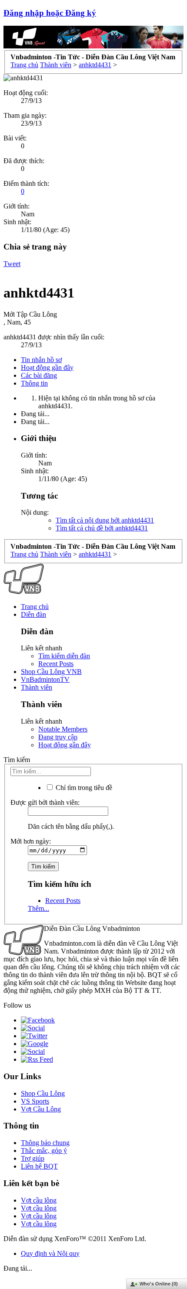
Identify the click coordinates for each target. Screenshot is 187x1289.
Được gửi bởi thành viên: (45, 802)
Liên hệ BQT (39, 1166)
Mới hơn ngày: (30, 841)
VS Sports (35, 1101)
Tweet (11, 263)
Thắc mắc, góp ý (44, 1150)
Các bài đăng (39, 375)
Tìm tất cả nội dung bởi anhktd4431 (105, 520)
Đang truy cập (57, 737)
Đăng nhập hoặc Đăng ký (49, 12)
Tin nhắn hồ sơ (41, 359)
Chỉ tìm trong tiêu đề (83, 787)
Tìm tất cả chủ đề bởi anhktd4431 (102, 528)
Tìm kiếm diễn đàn (64, 656)
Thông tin (34, 383)
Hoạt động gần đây (47, 367)
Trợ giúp (32, 1158)
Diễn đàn (33, 614)
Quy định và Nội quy (50, 1253)
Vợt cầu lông (39, 1200)
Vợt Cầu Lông (41, 1109)
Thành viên (36, 687)
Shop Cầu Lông (43, 1093)
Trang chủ (35, 606)
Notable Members (62, 729)
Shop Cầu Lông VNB (51, 671)
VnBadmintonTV (45, 679)
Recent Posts (55, 663)
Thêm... (38, 908)
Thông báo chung (45, 1142)
